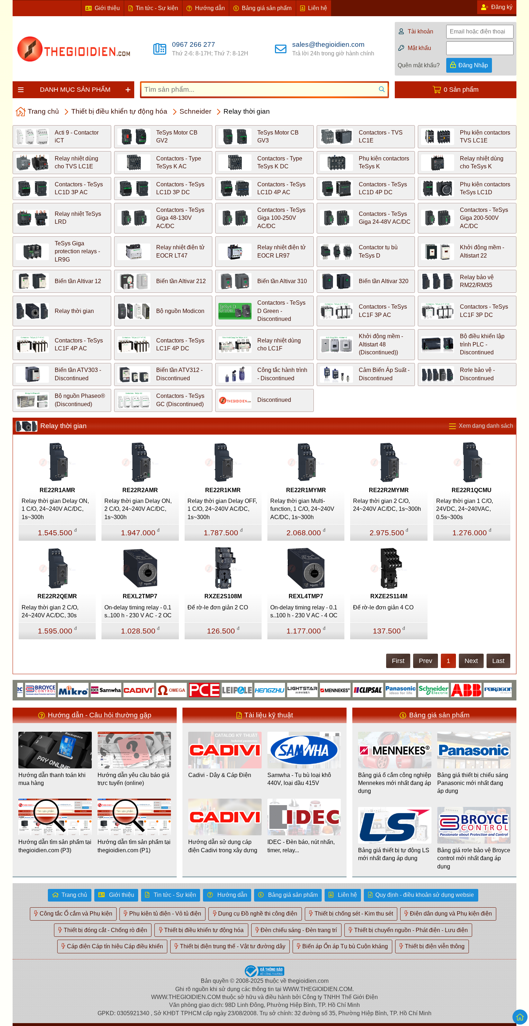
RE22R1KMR (223, 490)
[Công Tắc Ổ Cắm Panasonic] (382, 689)
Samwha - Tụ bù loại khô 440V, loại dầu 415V (299, 779)
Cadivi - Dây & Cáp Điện (219, 775)
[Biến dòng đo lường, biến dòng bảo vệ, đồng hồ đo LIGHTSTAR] (284, 689)
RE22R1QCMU (472, 490)
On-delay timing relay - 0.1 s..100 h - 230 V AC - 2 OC (138, 611)
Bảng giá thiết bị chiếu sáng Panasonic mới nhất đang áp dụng (472, 783)
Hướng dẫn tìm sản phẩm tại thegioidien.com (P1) (134, 846)
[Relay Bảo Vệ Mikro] (55, 689)
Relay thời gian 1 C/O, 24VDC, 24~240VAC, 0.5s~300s (464, 509)
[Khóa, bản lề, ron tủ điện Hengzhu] (251, 689)
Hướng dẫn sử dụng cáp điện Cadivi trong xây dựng (222, 846)
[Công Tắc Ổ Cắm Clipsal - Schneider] (350, 689)
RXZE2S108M (223, 596)
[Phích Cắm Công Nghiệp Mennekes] (317, 689)
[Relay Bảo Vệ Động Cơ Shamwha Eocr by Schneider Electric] (88, 689)
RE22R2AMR (140, 490)
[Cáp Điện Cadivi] (120, 689)
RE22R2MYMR (389, 490)
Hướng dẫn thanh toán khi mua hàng (52, 779)
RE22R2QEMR (57, 596)
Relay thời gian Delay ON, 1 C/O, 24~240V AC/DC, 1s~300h (55, 509)
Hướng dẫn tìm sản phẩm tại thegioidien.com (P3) (54, 846)
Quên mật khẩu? (419, 65)
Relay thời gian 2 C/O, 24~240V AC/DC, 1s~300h (387, 505)
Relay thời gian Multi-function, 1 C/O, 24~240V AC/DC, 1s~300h (302, 509)
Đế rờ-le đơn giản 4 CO (383, 607)
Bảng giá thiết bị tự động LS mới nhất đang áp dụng (393, 854)
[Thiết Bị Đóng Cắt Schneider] (415, 689)
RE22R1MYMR (306, 490)
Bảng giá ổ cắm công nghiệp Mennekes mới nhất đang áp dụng (394, 783)
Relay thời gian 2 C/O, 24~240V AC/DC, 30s (50, 611)
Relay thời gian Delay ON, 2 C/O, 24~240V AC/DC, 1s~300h (138, 509)
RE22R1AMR (57, 490)
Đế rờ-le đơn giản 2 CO (217, 607)
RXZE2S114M (388, 596)
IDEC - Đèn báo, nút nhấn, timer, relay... (301, 846)
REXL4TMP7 (306, 596)
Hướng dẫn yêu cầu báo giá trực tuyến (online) (133, 779)
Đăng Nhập (473, 65)
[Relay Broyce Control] (22, 689)
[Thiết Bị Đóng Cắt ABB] (448, 689)
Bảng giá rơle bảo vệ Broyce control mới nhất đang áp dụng (473, 858)
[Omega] (153, 689)
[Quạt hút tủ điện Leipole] (219, 689)
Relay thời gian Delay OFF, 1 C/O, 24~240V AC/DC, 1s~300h (222, 509)
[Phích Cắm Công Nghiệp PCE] (186, 689)
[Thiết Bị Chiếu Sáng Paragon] (481, 689)
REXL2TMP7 (140, 596)
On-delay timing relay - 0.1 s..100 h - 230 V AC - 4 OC (304, 611)
